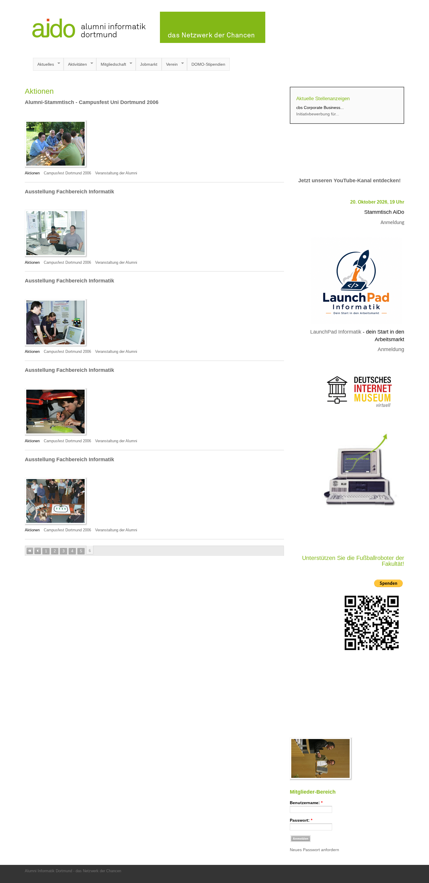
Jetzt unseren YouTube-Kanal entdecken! (349, 180)
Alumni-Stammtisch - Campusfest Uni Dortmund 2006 (91, 102)
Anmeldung (392, 222)
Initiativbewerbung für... (317, 114)
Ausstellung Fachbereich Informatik (69, 192)
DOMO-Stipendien (208, 64)
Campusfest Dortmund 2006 (67, 173)
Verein (170, 64)
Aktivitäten (75, 64)
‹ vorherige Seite (37, 551)
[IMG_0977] (321, 779)
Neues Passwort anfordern (314, 849)
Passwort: (301, 820)
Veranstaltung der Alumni (116, 173)
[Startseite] (145, 41)
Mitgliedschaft (111, 64)
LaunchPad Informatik (335, 332)
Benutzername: (306, 802)
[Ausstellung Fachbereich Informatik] (56, 256)
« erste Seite (30, 551)
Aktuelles (43, 64)
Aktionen (32, 173)
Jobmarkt (148, 64)
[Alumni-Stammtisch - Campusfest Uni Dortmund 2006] (56, 167)
